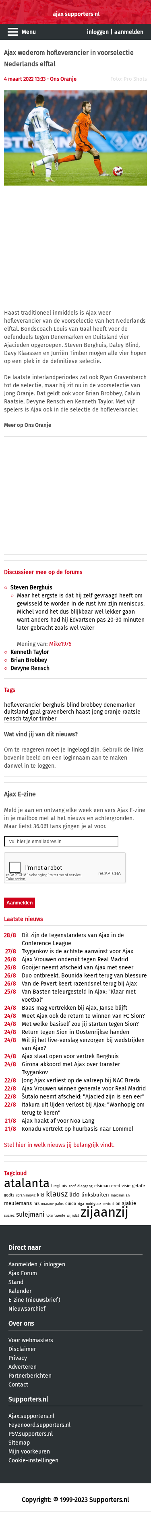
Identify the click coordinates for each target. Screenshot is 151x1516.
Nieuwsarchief (27, 1308)
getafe (138, 1185)
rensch (12, 718)
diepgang (85, 1186)
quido (70, 1203)
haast (83, 711)
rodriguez (93, 1204)
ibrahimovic (25, 1195)
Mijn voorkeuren (29, 1451)
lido (74, 1194)
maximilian (120, 1195)
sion (116, 1203)
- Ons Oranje (62, 79)
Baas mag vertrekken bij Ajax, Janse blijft (74, 1007)
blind (72, 705)
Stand (15, 1282)
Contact (18, 1384)
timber (47, 718)
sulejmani (30, 1214)
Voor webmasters (30, 1340)
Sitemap (19, 1442)
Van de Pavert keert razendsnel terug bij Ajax (79, 983)
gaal (35, 711)
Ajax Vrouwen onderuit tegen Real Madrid (75, 959)
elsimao (102, 1185)
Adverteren (22, 1367)
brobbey (91, 705)
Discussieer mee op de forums (43, 572)
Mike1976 (60, 644)
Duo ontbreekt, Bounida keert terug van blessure (84, 975)
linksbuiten (95, 1195)
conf (72, 1186)
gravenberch (58, 711)
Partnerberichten (30, 1375)
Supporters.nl (28, 1399)
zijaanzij (104, 1212)
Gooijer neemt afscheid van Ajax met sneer (77, 967)
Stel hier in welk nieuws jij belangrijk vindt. (59, 1145)
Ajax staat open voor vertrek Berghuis (70, 1056)
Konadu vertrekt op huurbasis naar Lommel (77, 1129)
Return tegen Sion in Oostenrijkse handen (75, 1032)
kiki (40, 1195)
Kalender (19, 1291)
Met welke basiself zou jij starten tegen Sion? (80, 1024)
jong (97, 711)
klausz (57, 1194)
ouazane (47, 1204)
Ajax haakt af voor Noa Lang (58, 1120)
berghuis (54, 705)
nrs (36, 1203)
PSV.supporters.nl (30, 1433)
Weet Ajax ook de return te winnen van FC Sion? (83, 1016)
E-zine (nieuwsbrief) (34, 1300)
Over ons (21, 1323)
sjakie (129, 1203)
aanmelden (128, 32)
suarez (9, 1215)
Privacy (17, 1358)
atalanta (27, 1183)
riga (81, 1204)
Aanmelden (22, 1264)
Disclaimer (22, 1349)
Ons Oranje (38, 425)
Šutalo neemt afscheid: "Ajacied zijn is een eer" (83, 1096)
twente (59, 1215)
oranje (112, 711)
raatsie (131, 711)
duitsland (16, 711)
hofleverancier (22, 705)
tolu (49, 1215)
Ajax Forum (22, 1273)
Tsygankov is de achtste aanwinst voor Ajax (77, 951)
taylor (30, 718)
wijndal (73, 1215)
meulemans (18, 1203)
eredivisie (120, 1185)
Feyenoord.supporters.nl (39, 1425)
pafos (59, 1204)
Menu (29, 32)
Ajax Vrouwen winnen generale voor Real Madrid (84, 1088)
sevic (107, 1204)
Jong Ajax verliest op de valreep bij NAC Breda (81, 1080)
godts (9, 1195)
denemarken (119, 705)
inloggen (98, 32)
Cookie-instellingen (33, 1460)
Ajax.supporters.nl (31, 1416)
